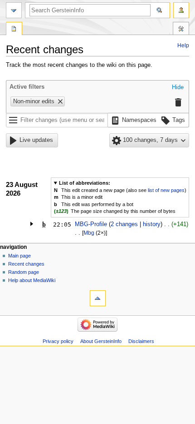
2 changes (124, 224)
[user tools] (181, 10)
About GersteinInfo (101, 341)
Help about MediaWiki (31, 280)
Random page (23, 272)
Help (183, 45)
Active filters (27, 87)
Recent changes (26, 264)
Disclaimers (141, 341)
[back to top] (98, 298)
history (152, 224)
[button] (177, 88)
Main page (19, 255)
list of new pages (166, 190)
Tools (181, 29)
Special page (14, 29)
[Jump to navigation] (14, 10)
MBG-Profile (91, 224)
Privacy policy (58, 341)
